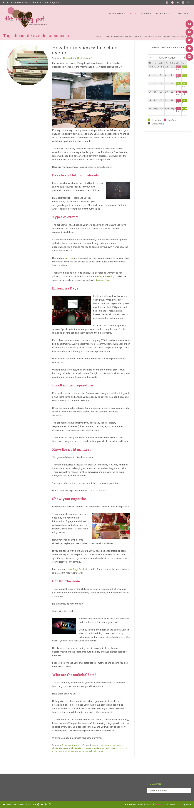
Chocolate (77, 745)
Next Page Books (76, 569)
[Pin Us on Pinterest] (189, 48)
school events (96, 751)
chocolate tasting (61, 748)
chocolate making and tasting (99, 276)
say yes (69, 258)
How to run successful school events (85, 50)
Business (66, 745)
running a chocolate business (73, 751)
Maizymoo (161, 804)
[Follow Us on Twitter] (189, 40)
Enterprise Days (101, 280)
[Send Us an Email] (189, 24)
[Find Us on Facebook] (189, 32)
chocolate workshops (82, 748)
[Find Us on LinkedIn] (189, 57)
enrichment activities (104, 748)
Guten (179, 804)
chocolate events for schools (106, 745)
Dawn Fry (89, 58)
